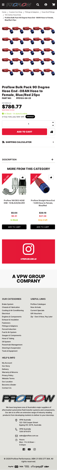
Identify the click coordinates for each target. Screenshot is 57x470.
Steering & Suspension (11, 348)
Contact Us (6, 388)
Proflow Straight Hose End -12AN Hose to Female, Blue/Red (43, 203)
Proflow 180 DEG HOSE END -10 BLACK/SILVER (14, 201)
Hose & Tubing (8, 338)
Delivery (5, 369)
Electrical (6, 313)
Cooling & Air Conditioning (13, 310)
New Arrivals (35, 307)
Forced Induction (9, 329)
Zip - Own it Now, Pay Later (41, 317)
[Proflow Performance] (18, 4)
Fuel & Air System (9, 332)
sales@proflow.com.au (28, 436)
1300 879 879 (25, 431)
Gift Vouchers (36, 313)
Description (9, 159)
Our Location (7, 382)
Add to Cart (24, 131)
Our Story (6, 366)
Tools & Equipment (9, 351)
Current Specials (37, 310)
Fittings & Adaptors (10, 326)
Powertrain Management (12, 345)
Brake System (7, 304)
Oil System (6, 342)
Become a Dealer (9, 385)
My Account (7, 363)
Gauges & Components (11, 335)
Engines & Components (11, 317)
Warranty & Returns (10, 372)
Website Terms (8, 378)
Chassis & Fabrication (11, 307)
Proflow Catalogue (38, 304)
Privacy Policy (7, 375)
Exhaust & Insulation (10, 320)
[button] (3, 5)
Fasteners (6, 323)
